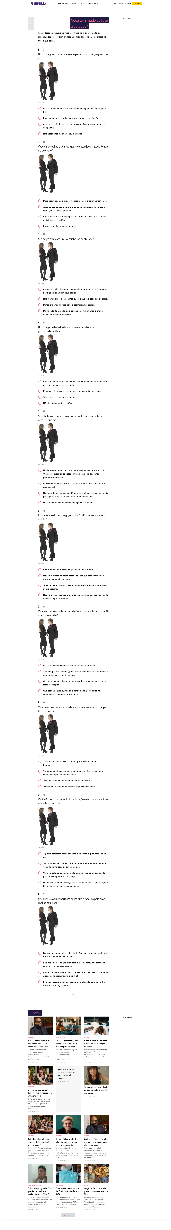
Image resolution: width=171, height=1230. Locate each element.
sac (115, 3)
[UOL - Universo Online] (48, 3)
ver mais (66, 1215)
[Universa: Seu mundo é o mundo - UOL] (38, 3)
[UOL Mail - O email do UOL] (120, 3)
